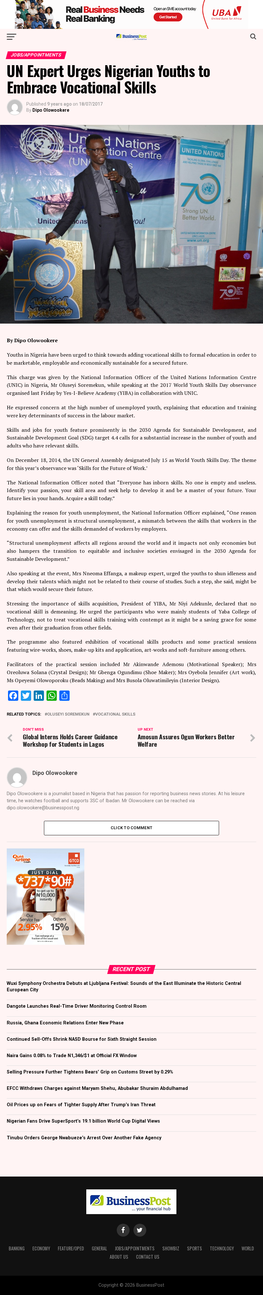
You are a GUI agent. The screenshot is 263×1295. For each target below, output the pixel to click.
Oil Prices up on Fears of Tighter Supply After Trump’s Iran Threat (81, 1105)
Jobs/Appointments (135, 1248)
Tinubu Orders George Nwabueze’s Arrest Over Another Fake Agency (84, 1138)
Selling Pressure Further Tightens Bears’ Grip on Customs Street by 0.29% (90, 1072)
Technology (222, 1248)
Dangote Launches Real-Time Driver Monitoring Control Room (77, 1006)
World (248, 1248)
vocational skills (115, 714)
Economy (41, 1248)
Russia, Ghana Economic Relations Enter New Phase (65, 1023)
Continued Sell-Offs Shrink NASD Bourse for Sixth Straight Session (82, 1039)
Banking (17, 1248)
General (99, 1248)
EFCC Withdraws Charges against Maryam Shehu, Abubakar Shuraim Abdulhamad (97, 1088)
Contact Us (147, 1256)
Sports (194, 1248)
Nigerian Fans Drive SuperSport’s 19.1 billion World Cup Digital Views (83, 1121)
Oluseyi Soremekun (68, 714)
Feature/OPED (71, 1248)
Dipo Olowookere (50, 110)
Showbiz (170, 1248)
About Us (119, 1256)
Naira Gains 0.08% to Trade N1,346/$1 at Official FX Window (72, 1055)
